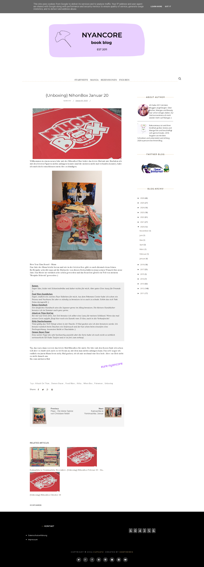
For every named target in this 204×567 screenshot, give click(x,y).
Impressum (33, 539)
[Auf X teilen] (42, 389)
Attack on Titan (42, 383)
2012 (142, 288)
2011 (142, 293)
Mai (141, 240)
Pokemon (98, 383)
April (142, 244)
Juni (141, 235)
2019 (142, 264)
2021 (142, 222)
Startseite (81, 80)
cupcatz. (98, 552)
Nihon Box (88, 383)
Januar (143, 258)
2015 (142, 274)
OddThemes (126, 552)
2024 (142, 207)
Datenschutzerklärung (37, 535)
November (144, 230)
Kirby (79, 383)
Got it (168, 6)
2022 (142, 217)
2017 (142, 269)
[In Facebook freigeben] (38, 389)
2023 (142, 212)
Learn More (156, 6)
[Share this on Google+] (47, 389)
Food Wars (70, 383)
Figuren (124, 80)
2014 (142, 279)
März (142, 249)
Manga (94, 80)
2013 (142, 283)
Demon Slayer (57, 383)
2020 (142, 226)
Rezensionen (109, 80)
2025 (142, 203)
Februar (143, 254)
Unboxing (109, 383)
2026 (142, 198)
